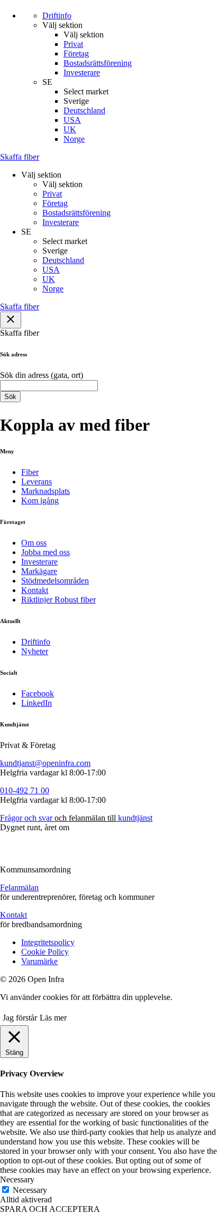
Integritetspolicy (48, 942)
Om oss (34, 542)
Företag (76, 53)
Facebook (37, 693)
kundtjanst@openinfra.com (45, 763)
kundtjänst (134, 817)
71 (33, 790)
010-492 (14, 790)
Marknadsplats (45, 491)
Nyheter (34, 651)
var (47, 817)
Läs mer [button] (53, 1017)
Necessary (30, 1190)
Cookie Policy (45, 951)
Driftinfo (35, 641)
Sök (10, 397)
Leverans (36, 481)
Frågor (11, 817)
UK (69, 129)
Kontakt (34, 590)
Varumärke (39, 961)
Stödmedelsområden (55, 580)
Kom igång (40, 500)
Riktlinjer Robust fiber (58, 599)
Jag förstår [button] (20, 1017)
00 (44, 790)
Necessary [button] (17, 1179)
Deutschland (84, 110)
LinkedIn (36, 702)
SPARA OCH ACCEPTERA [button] (50, 1209)
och (29, 817)
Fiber (30, 472)
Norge (74, 138)
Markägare (39, 571)
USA (72, 119)
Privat (73, 44)
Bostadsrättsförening (97, 63)
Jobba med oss (45, 552)
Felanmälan (19, 887)
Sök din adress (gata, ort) (41, 375)
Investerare (81, 72)
